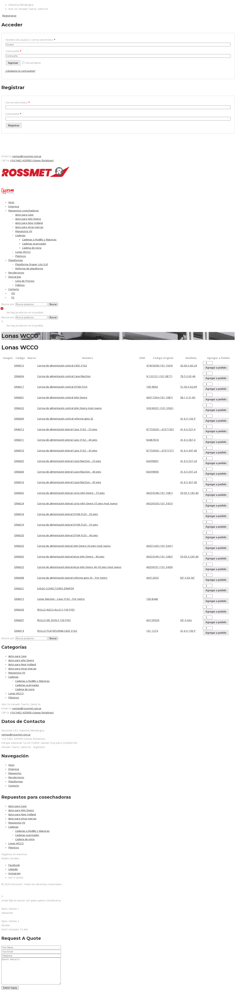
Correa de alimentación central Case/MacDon (64, 376)
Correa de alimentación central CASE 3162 (62, 365)
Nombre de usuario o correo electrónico (30, 39)
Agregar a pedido (215, 367)
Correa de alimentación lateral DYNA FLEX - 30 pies (67, 514)
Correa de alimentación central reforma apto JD (65, 418)
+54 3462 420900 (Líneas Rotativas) (32, 160)
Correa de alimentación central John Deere (62, 397)
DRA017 (19, 386)
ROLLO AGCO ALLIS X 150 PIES (56, 609)
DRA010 (19, 450)
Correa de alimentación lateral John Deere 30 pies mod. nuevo (74, 545)
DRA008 (19, 577)
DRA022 (19, 408)
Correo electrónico (18, 102)
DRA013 (19, 365)
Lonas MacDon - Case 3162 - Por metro (61, 599)
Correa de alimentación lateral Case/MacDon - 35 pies (69, 461)
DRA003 (19, 556)
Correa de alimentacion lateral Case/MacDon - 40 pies (69, 471)
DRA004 (19, 376)
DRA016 (19, 482)
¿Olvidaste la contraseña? (20, 71)
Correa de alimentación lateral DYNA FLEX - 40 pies (67, 535)
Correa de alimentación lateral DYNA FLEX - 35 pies (67, 524)
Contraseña (13, 51)
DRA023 (19, 545)
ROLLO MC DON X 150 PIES (54, 620)
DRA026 (19, 609)
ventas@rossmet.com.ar (26, 156)
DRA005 (19, 461)
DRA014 (19, 630)
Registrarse (9, 15)
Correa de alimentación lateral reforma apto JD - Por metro (72, 577)
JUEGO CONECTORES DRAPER (55, 588)
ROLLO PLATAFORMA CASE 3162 (57, 630)
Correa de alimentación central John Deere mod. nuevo (69, 408)
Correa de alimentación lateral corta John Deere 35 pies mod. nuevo (77, 503)
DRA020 (19, 535)
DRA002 (19, 493)
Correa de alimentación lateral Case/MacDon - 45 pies (69, 482)
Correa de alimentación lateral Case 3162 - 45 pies (67, 450)
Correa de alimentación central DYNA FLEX (62, 386)
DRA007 (19, 620)
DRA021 (19, 588)
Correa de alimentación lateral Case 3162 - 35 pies (67, 429)
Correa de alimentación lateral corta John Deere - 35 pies (71, 493)
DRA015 (19, 599)
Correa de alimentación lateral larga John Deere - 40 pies (70, 556)
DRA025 (19, 567)
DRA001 (19, 397)
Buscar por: (8, 304)
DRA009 (19, 418)
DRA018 (19, 514)
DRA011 (19, 439)
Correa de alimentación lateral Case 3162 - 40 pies (67, 439)
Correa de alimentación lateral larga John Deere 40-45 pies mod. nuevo (79, 567)
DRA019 (19, 524)
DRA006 (19, 471)
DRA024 (19, 503)
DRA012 (19, 429)
